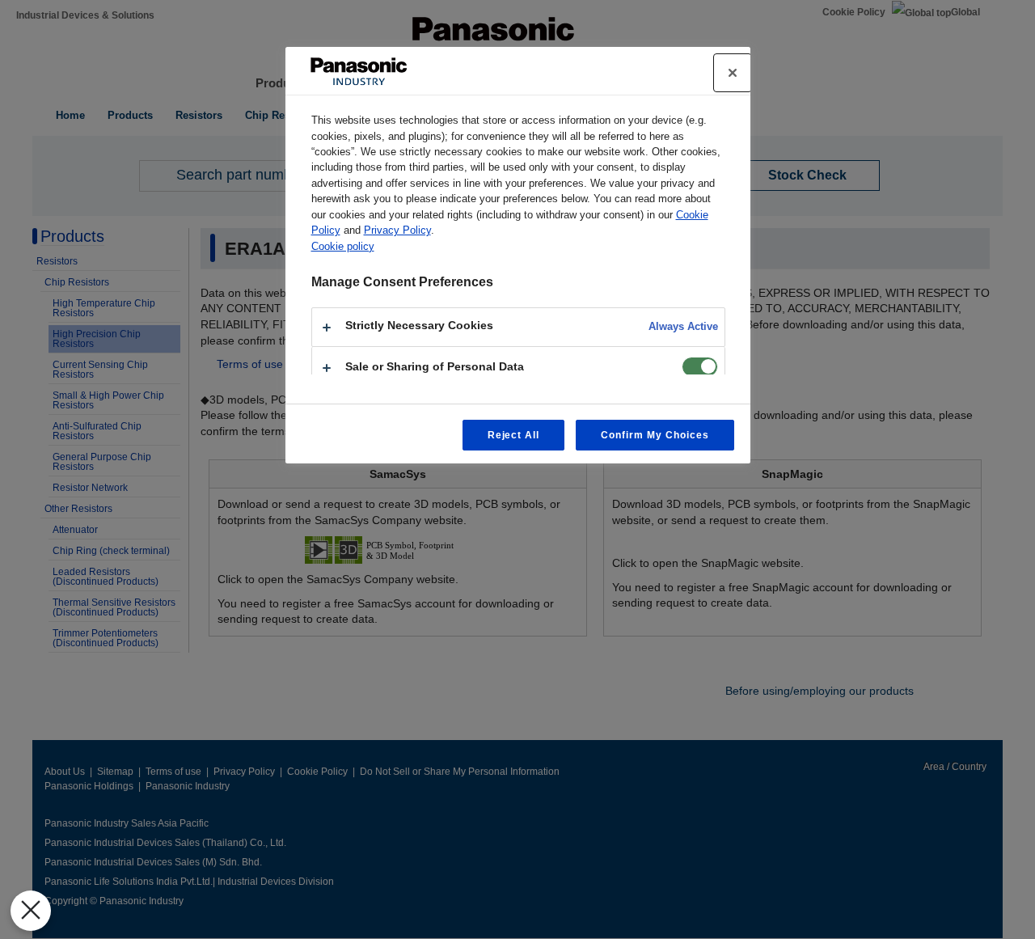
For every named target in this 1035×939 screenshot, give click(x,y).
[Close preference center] (732, 73)
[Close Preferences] (31, 910)
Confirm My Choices (654, 435)
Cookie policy (342, 246)
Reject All (514, 435)
